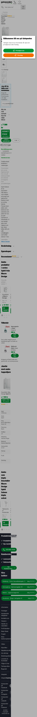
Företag (20, 55)
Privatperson (20, 50)
